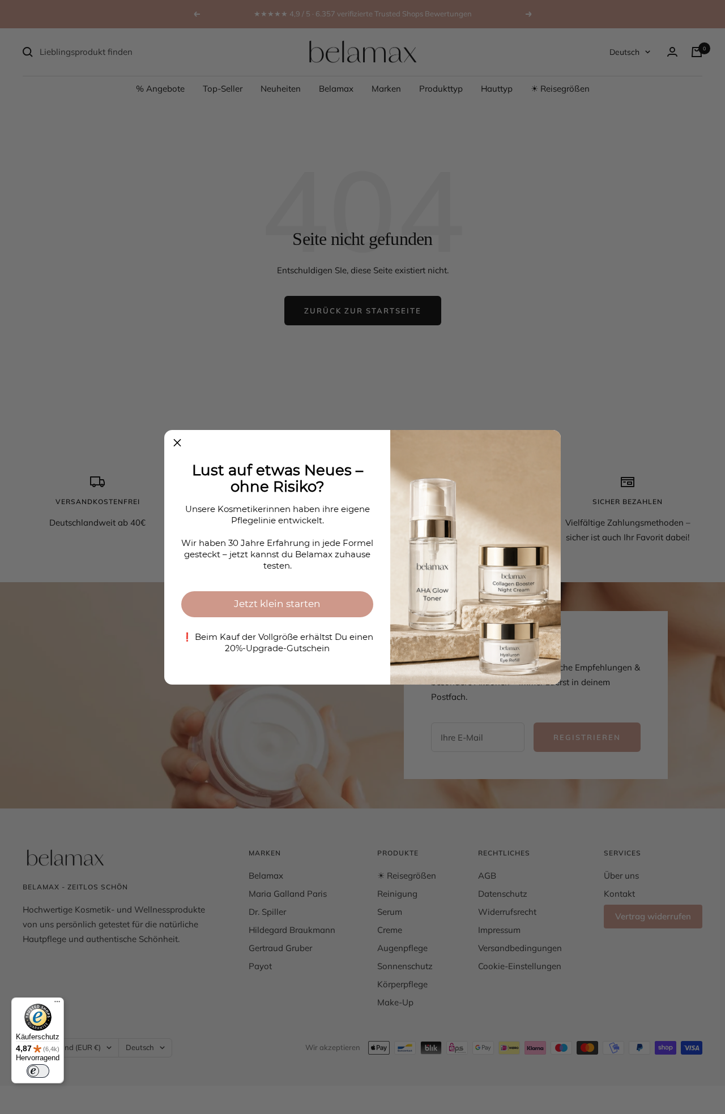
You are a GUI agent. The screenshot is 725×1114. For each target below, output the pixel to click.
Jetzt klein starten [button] (277, 603)
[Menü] (57, 1004)
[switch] (38, 1071)
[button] (177, 443)
